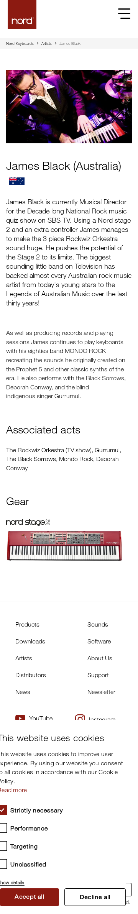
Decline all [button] (95, 897)
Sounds (97, 624)
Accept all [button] (29, 896)
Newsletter (101, 691)
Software (99, 641)
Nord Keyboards (20, 43)
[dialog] (63, 817)
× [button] (117, 728)
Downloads (30, 641)
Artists (46, 43)
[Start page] (22, 14)
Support (98, 674)
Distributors (30, 674)
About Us (99, 658)
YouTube (41, 718)
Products (27, 624)
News (22, 691)
